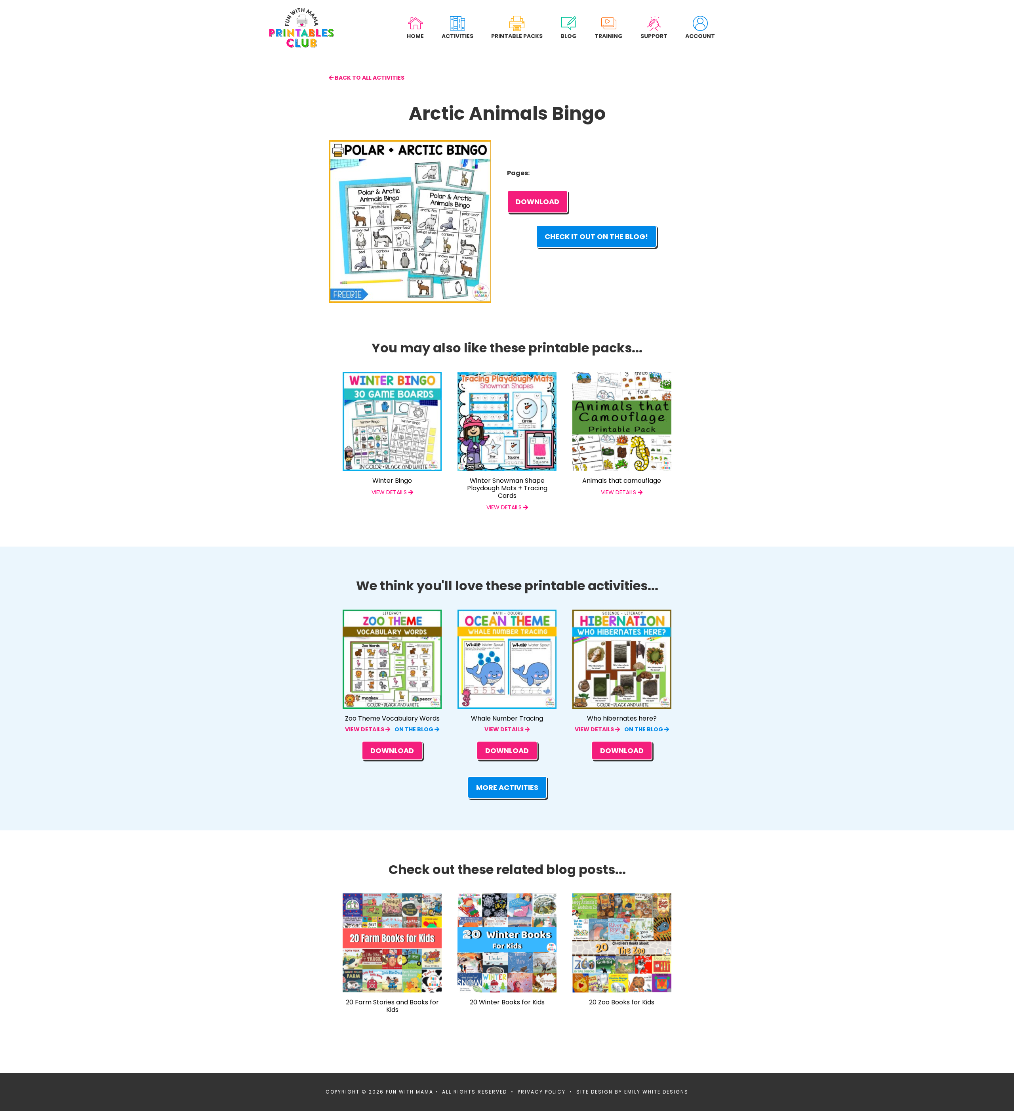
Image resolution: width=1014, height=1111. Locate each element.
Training (609, 36)
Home (415, 36)
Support (653, 36)
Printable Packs (517, 36)
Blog (568, 36)
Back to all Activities (369, 78)
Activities (457, 36)
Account (700, 36)
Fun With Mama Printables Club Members (301, 28)
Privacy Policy (542, 1091)
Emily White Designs (656, 1091)
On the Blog (415, 729)
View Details (365, 729)
